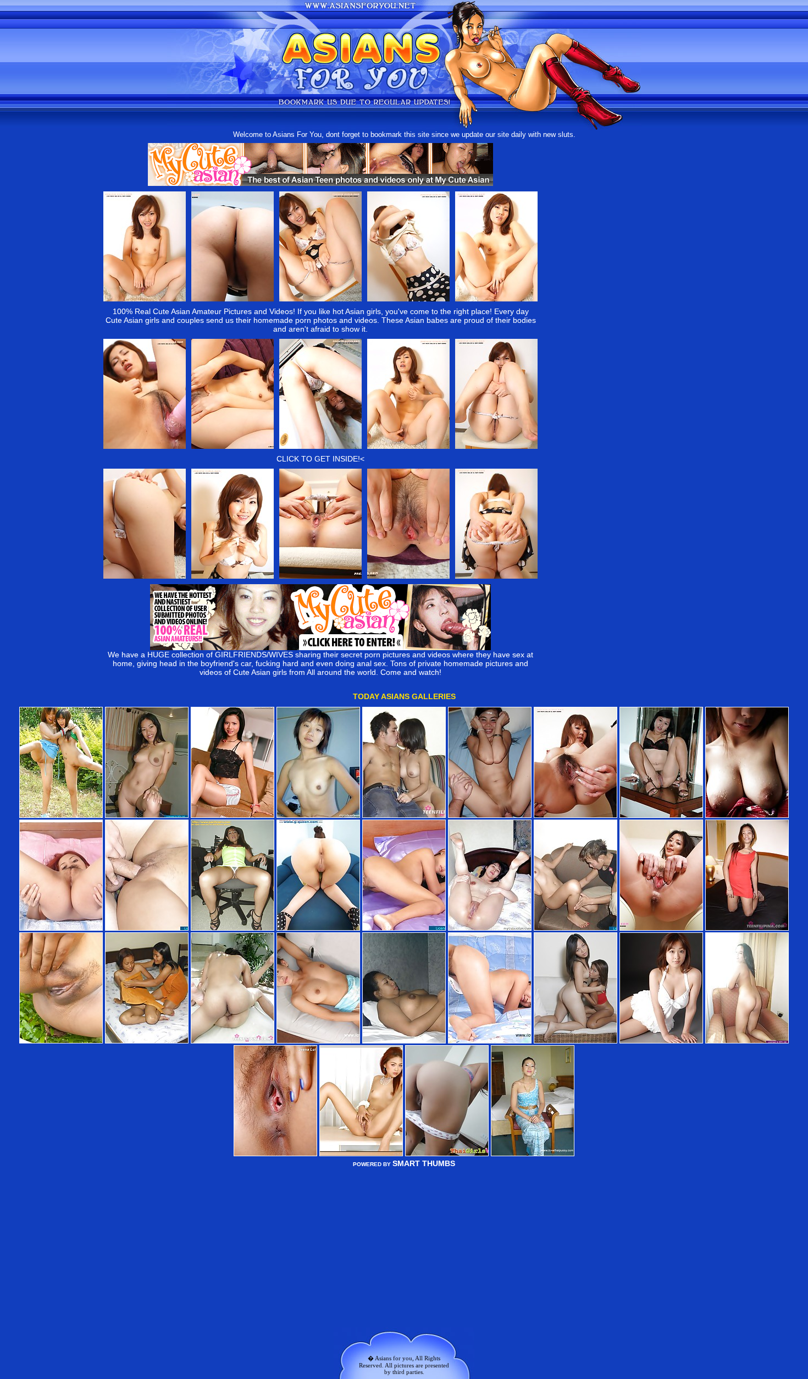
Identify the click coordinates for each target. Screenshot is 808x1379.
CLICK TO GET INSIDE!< (320, 458)
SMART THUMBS (423, 1163)
